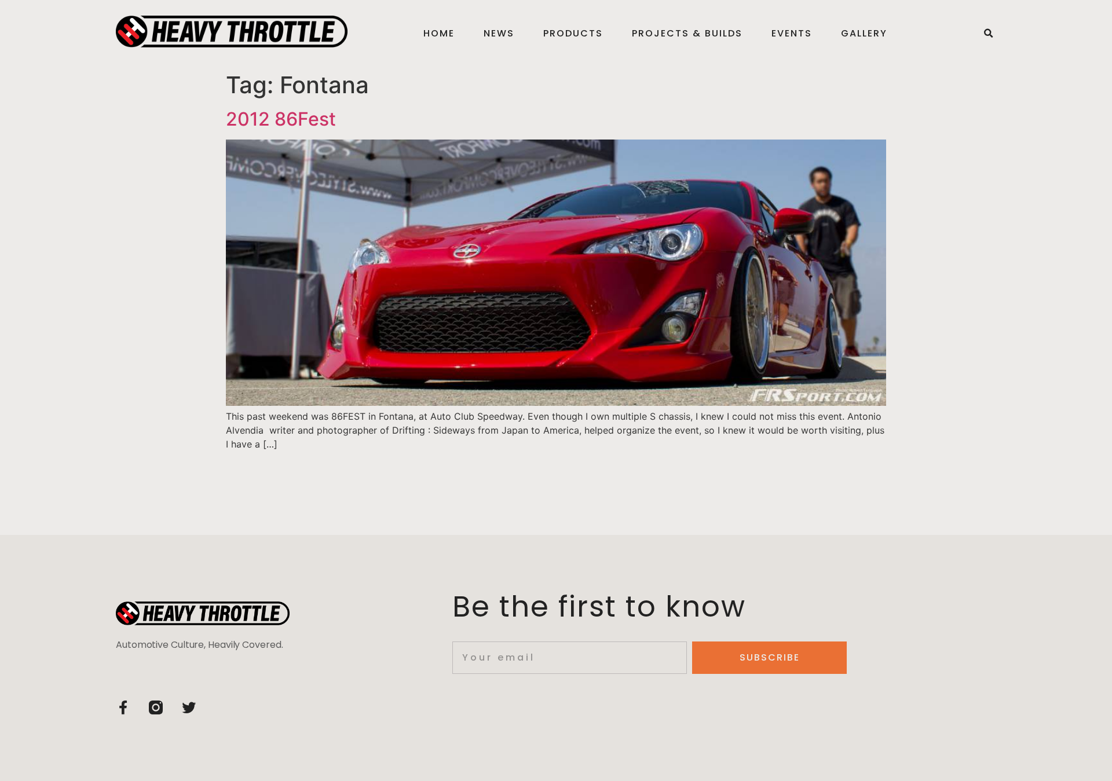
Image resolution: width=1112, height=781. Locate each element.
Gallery (864, 33)
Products (573, 33)
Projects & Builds (687, 33)
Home (439, 33)
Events (791, 33)
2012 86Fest (281, 119)
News (499, 33)
